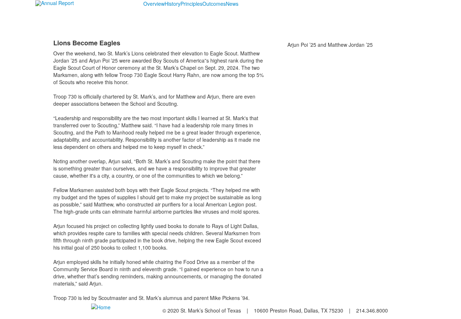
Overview (154, 3)
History (172, 3)
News (232, 3)
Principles (191, 3)
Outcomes (214, 3)
